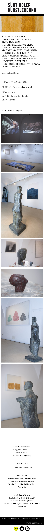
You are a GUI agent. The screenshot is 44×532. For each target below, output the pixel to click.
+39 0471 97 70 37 (23, 463)
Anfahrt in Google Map (22, 455)
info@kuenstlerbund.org (23, 467)
